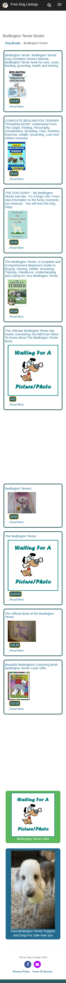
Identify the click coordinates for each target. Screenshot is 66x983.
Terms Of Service (42, 971)
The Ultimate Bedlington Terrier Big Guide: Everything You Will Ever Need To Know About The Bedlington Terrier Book (31, 336)
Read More (17, 106)
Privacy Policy (21, 971)
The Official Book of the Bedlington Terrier (29, 615)
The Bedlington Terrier (20, 536)
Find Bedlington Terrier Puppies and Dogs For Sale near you (33, 933)
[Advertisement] (33, 19)
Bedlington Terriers (18, 488)
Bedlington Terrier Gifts (33, 839)
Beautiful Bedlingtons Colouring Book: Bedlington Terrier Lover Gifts (31, 666)
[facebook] (27, 964)
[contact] (37, 964)
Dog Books (12, 43)
